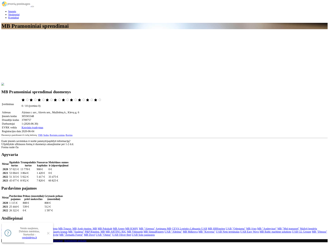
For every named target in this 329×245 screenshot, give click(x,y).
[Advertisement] (164, 57)
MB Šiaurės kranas (57, 231)
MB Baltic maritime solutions (275, 231)
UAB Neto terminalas (228, 231)
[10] (96, 100)
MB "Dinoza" (319, 231)
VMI (40, 135)
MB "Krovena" (206, 231)
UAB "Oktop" (104, 234)
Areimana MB (163, 228)
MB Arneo (119, 228)
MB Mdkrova (190, 231)
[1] (23, 100)
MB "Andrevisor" (267, 228)
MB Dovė (89, 234)
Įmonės (12, 11)
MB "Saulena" (76, 231)
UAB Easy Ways (249, 231)
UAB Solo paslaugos (143, 234)
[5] (56, 100)
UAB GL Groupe (301, 231)
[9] (88, 100)
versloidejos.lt (29, 237)
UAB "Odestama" (236, 228)
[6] (64, 100)
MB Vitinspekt (135, 231)
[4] (48, 100)
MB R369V (131, 228)
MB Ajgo (251, 228)
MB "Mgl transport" (288, 228)
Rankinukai (56, 240)
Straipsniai (14, 14)
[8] (80, 100)
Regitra (69, 135)
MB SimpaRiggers (154, 231)
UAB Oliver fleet (121, 234)
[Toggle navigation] (32, 6)
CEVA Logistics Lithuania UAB (189, 228)
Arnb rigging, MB (87, 228)
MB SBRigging (216, 228)
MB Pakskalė (105, 228)
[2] (31, 100)
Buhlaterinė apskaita (75, 240)
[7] (72, 100)
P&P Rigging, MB (95, 231)
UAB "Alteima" (173, 231)
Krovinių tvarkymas (32, 127)
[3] (39, 100)
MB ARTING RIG (116, 231)
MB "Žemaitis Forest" (71, 234)
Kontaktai (13, 17)
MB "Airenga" (147, 228)
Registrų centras (57, 135)
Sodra (46, 135)
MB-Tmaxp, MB (67, 228)
